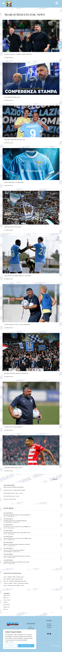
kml (4, 579)
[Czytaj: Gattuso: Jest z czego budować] (31, 403)
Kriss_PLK (6, 581)
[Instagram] (50, 633)
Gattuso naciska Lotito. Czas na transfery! (17, 324)
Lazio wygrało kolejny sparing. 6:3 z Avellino (17, 275)
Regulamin (11, 642)
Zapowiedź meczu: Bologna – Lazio (15, 585)
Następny (56, 479)
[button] (3, 3)
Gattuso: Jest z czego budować (13, 427)
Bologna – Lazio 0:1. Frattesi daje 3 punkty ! (18, 583)
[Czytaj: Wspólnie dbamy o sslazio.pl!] (31, 207)
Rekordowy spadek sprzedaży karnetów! (16, 373)
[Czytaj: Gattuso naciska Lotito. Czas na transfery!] (31, 303)
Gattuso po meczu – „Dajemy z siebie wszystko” (15, 490)
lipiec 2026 (6, 597)
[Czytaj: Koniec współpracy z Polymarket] (31, 164)
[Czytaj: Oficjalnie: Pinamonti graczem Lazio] (31, 121)
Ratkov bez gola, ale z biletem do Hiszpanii (13, 487)
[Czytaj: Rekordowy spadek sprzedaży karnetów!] (31, 351)
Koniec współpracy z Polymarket (14, 182)
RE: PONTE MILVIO (8, 513)
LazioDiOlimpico (8, 522)
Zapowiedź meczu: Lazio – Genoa (11, 496)
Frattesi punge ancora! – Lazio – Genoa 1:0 (13, 493)
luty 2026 (6, 609)
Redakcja (49, 624)
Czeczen (6, 583)
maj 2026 (5, 602)
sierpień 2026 (7, 595)
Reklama (49, 627)
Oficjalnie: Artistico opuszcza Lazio (15, 576)
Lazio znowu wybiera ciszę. (10, 499)
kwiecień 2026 (7, 604)
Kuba (6, 516)
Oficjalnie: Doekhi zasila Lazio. (13, 467)
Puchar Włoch (31, 628)
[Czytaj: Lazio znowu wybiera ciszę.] (31, 78)
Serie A (31, 627)
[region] (19, 639)
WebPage (58, 645)
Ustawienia (11, 645)
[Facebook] (48, 633)
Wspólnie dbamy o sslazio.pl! (12, 227)
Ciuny (5, 576)
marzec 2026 (6, 607)
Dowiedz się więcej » (8, 57)
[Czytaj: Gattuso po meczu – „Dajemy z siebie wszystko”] (31, 35)
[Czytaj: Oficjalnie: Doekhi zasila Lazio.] (31, 450)
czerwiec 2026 (7, 600)
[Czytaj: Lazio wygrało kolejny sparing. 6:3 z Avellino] (31, 254)
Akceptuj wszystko (26, 645)
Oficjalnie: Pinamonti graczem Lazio (17, 581)
